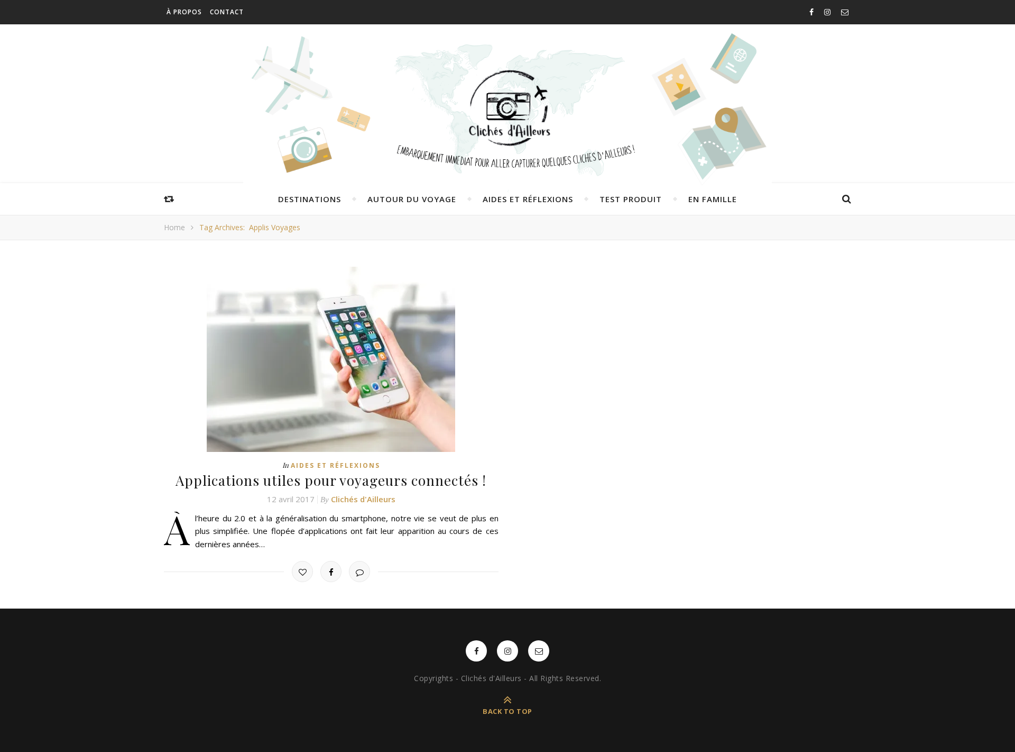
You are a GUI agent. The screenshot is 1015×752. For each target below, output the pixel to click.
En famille (712, 199)
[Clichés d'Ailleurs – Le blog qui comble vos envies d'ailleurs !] (507, 108)
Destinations (309, 199)
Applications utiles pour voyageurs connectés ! (331, 480)
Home (174, 227)
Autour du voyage (411, 199)
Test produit (630, 199)
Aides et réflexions (528, 199)
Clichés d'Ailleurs (363, 499)
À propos (184, 11)
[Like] (302, 571)
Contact (227, 11)
